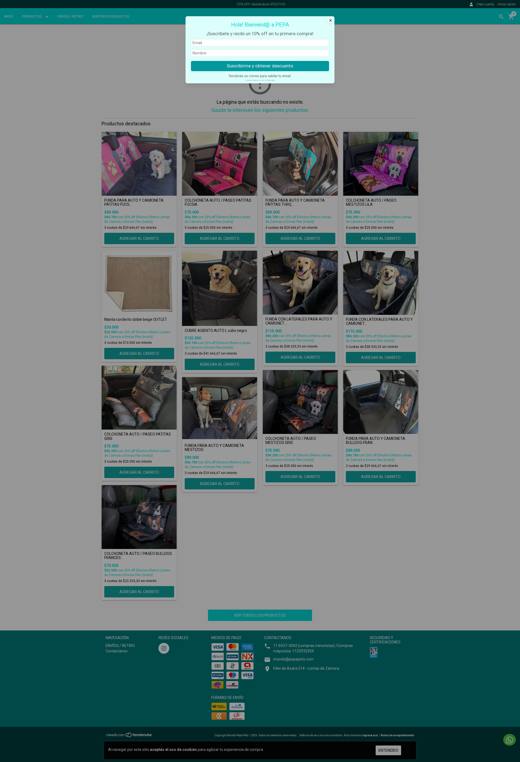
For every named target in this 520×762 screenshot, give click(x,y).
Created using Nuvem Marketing (260, 80)
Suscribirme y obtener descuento (260, 65)
